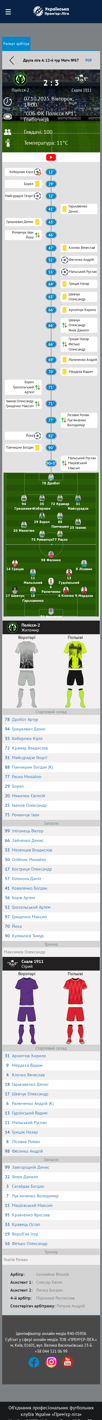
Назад (12, 60)
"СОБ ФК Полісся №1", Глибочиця (50, 116)
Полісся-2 (20, 90)
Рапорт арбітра (16, 43)
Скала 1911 (82, 90)
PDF (88, 60)
